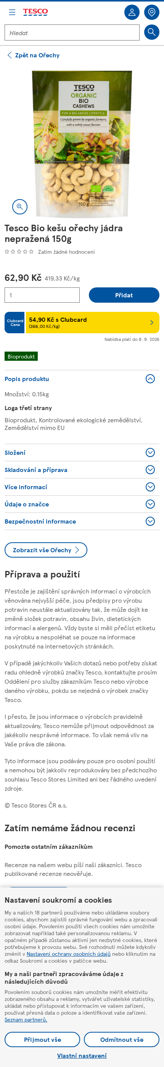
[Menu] (12, 12)
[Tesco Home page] (36, 12)
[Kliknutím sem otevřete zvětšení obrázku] (19, 206)
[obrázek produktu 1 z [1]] (82, 144)
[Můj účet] (132, 12)
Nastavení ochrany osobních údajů (69, 953)
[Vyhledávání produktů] (151, 32)
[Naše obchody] (151, 12)
